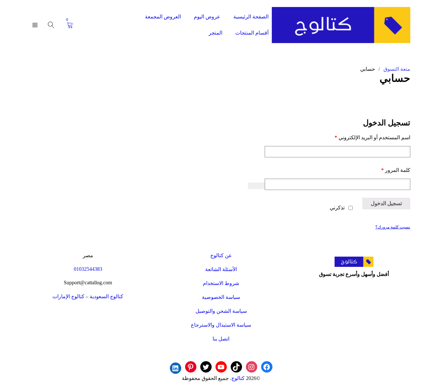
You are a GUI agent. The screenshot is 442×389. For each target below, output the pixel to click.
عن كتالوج (221, 255)
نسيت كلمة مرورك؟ (392, 227)
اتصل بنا (221, 339)
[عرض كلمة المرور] (256, 186)
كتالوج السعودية (106, 296)
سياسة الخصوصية (221, 297)
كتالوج (238, 378)
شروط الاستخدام (221, 283)
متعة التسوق (396, 69)
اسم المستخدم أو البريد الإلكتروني (364, 137)
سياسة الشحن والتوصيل (221, 311)
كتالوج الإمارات (68, 296)
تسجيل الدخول (386, 203)
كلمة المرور (388, 170)
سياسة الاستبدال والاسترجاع (221, 325)
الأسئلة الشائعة (221, 269)
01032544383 (88, 269)
